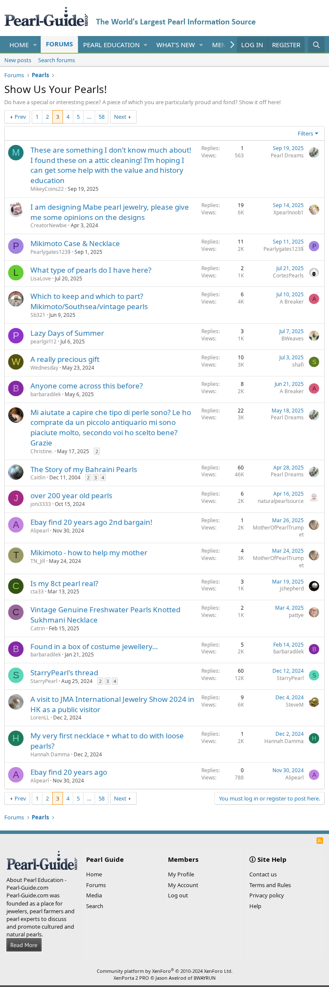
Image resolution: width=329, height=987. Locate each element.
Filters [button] (305, 133)
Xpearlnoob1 (288, 212)
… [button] (89, 116)
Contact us (263, 874)
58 (102, 116)
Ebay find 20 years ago (68, 772)
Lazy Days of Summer (67, 333)
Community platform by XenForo (165, 971)
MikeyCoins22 (47, 189)
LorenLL (39, 717)
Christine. (41, 451)
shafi (298, 364)
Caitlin (37, 477)
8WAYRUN (204, 978)
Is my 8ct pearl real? (64, 583)
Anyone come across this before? (86, 386)
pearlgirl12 (43, 341)
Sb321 (37, 315)
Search (94, 906)
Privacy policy (266, 895)
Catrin (37, 628)
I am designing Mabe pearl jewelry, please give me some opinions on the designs (109, 212)
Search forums (56, 60)
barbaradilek (45, 394)
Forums (59, 43)
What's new (175, 44)
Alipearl (39, 530)
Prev (20, 116)
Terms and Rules (270, 885)
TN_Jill (37, 561)
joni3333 (40, 504)
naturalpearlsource (281, 501)
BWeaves (292, 338)
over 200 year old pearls (71, 495)
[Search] (316, 45)
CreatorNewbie (48, 225)
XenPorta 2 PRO (131, 978)
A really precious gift (64, 359)
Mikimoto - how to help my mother (88, 552)
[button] (35, 45)
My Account (183, 885)
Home (19, 44)
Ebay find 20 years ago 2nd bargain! (91, 522)
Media (94, 895)
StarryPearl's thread (64, 672)
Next (120, 116)
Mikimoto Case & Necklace (75, 243)
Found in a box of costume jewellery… (94, 646)
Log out (178, 895)
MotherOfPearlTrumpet (278, 531)
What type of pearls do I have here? (90, 270)
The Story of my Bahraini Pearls (83, 469)
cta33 (37, 591)
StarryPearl (43, 681)
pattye (296, 615)
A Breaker (292, 301)
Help (255, 906)
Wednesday (44, 367)
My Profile (181, 874)
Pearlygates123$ (50, 252)
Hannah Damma (50, 754)
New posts (17, 60)
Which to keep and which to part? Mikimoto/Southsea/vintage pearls (89, 301)
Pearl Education (111, 44)
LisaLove (40, 278)
